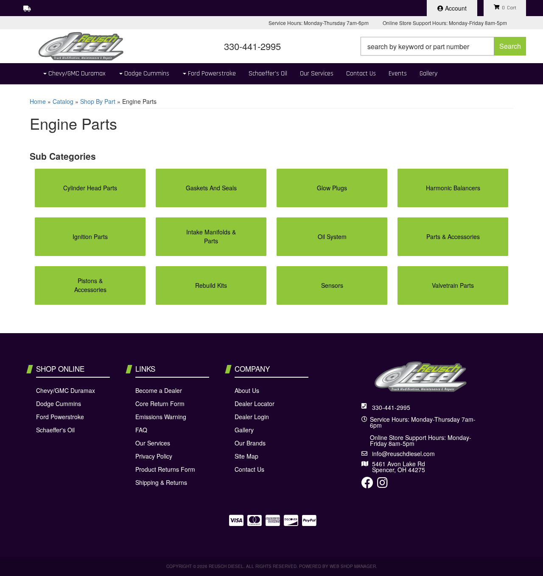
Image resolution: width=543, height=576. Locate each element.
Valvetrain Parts (453, 285)
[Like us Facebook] (367, 484)
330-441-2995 (391, 407)
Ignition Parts (90, 236)
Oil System (332, 236)
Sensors (332, 285)
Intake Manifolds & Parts (211, 236)
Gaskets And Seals (211, 188)
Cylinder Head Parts (90, 188)
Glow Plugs (332, 188)
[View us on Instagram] (382, 484)
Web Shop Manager (353, 566)
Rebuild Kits (211, 285)
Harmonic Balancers (453, 188)
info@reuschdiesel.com (403, 453)
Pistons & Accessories (90, 285)
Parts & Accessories (453, 236)
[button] (443, 46)
